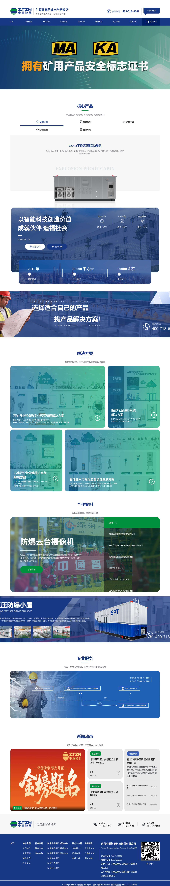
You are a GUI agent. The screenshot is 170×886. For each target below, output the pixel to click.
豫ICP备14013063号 (101, 885)
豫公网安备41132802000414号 (124, 885)
